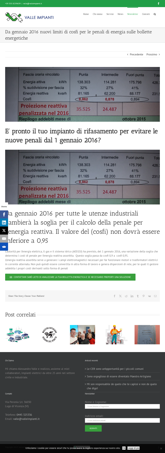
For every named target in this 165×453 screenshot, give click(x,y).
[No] (161, 448)
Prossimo (151, 54)
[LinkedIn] (4, 222)
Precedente (136, 54)
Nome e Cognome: (96, 402)
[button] (155, 14)
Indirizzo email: (94, 416)
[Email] (4, 239)
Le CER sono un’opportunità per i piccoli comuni (115, 369)
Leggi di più (133, 448)
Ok (123, 448)
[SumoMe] (4, 247)
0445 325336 (24, 414)
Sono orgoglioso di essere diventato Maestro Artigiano (119, 376)
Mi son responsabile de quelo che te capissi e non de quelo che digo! (122, 386)
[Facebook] (4, 214)
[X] (4, 230)
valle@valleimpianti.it (32, 3)
